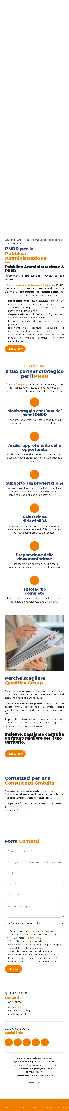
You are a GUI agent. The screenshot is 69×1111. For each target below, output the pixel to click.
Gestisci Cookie (34, 1083)
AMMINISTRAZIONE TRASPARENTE (34, 1075)
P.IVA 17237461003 (34, 1061)
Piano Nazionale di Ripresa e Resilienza (31, 285)
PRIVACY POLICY (34, 1072)
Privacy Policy (33, 937)
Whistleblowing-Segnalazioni (34, 1068)
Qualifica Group (14, 384)
